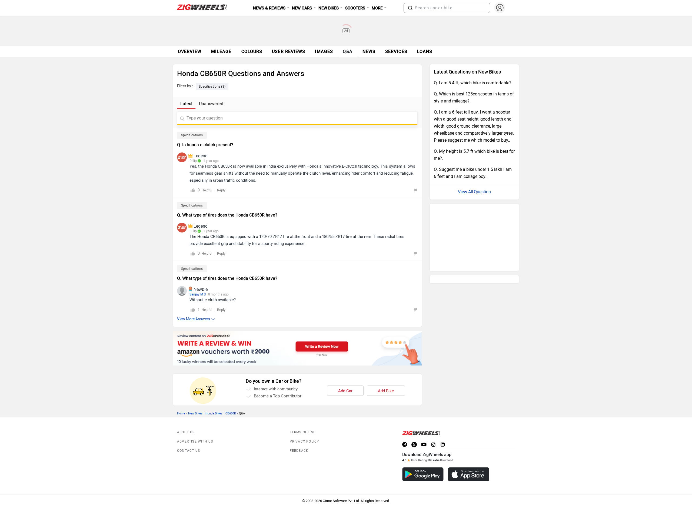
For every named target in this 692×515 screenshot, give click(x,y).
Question (482, 191)
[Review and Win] (297, 348)
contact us (188, 451)
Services (396, 51)
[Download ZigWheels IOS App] (468, 474)
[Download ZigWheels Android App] (423, 474)
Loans (424, 51)
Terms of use (302, 432)
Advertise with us (195, 441)
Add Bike (386, 390)
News (368, 51)
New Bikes (195, 413)
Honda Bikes (213, 413)
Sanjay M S (197, 294)
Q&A (348, 51)
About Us (186, 432)
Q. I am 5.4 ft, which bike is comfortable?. (473, 82)
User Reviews (288, 51)
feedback (299, 451)
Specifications (192, 135)
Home (181, 413)
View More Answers (193, 319)
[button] (410, 8)
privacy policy (304, 441)
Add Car (345, 390)
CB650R (230, 413)
